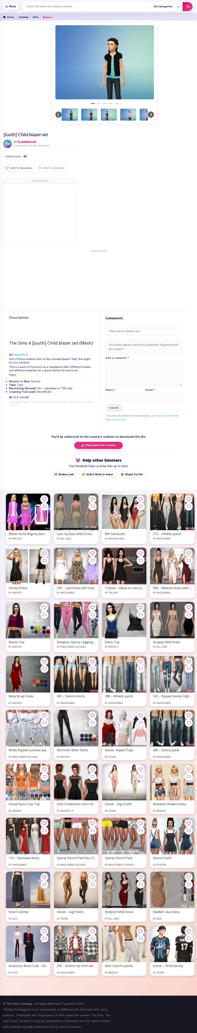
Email (150, 390)
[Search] (188, 6)
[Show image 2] (99, 103)
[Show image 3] (105, 103)
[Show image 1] (93, 103)
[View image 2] (89, 114)
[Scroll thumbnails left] (58, 115)
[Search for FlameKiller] (7, 144)
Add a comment (117, 358)
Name (110, 390)
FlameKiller (27, 142)
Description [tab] (19, 318)
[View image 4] (128, 114)
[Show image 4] (111, 103)
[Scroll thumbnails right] (151, 115)
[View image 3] (109, 114)
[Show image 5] (117, 103)
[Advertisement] (40, 213)
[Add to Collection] (44, 506)
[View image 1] (70, 114)
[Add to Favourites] (44, 499)
